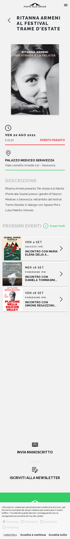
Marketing (12, 527)
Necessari (12, 521)
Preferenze (31, 521)
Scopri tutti (57, 225)
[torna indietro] (12, 20)
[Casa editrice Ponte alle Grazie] (35, 5)
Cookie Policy (10, 534)
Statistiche (50, 521)
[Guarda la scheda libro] (35, 79)
